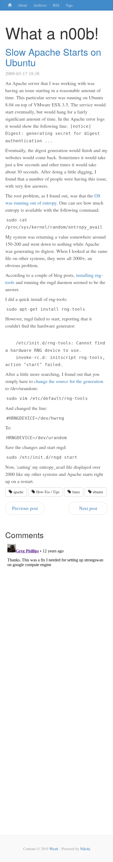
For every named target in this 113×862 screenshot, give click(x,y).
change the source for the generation (68, 381)
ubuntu (97, 491)
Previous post (25, 508)
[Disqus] (56, 608)
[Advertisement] (21, 755)
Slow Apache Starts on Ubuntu (53, 57)
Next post (88, 508)
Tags (69, 5)
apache (17, 491)
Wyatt (53, 848)
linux (75, 491)
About (22, 5)
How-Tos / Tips (47, 491)
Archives (40, 5)
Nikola (85, 848)
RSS (56, 5)
